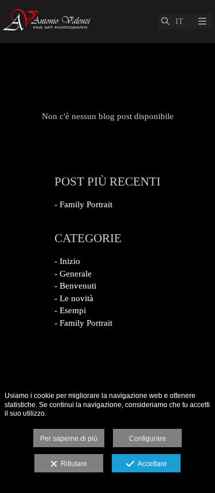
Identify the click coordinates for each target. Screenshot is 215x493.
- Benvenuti (75, 285)
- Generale (73, 273)
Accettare (150, 464)
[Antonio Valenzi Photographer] (48, 21)
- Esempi (70, 310)
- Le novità (73, 298)
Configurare (147, 439)
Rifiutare (72, 464)
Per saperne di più (68, 439)
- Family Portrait (83, 204)
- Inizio (67, 261)
